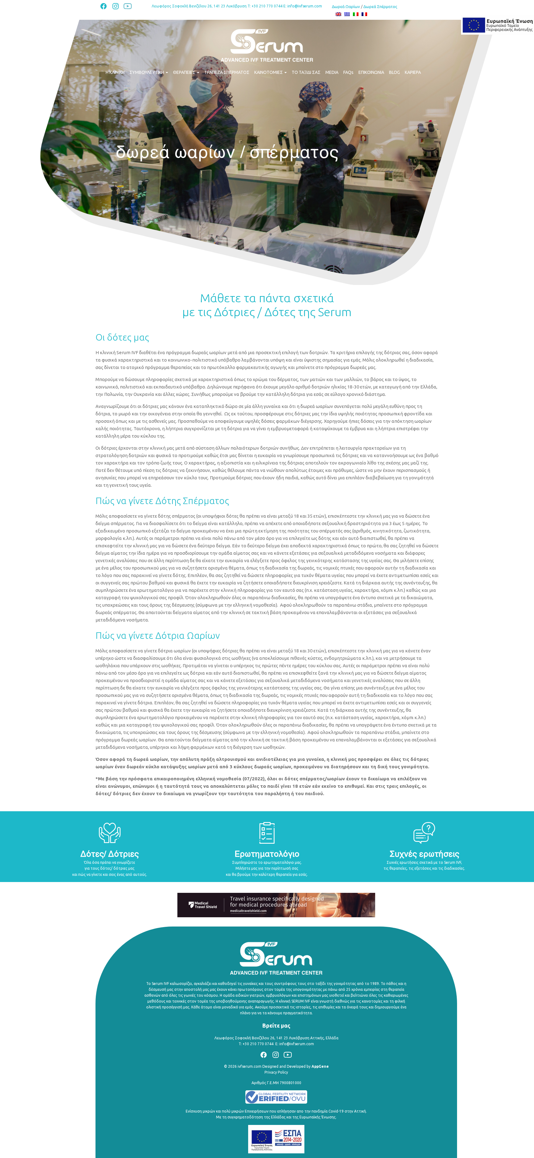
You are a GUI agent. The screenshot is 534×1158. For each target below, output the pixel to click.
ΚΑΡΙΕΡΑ (413, 72)
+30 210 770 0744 (258, 1044)
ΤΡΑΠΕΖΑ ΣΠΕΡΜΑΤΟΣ (226, 72)
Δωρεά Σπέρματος (380, 6)
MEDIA (331, 72)
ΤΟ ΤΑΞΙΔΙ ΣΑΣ (306, 72)
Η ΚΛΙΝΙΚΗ (115, 72)
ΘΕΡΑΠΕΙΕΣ (184, 72)
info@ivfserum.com (304, 6)
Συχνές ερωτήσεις (424, 854)
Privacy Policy (276, 1072)
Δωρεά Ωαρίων (346, 6)
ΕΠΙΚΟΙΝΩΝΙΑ (371, 72)
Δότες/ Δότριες (109, 854)
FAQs (348, 72)
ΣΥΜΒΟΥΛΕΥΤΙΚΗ (147, 72)
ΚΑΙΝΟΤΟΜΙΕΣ (269, 72)
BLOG (394, 72)
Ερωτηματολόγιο (267, 854)
